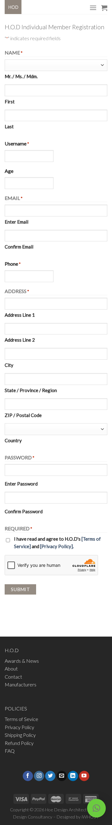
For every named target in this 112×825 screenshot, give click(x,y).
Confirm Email (19, 246)
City (9, 365)
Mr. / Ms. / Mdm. (21, 76)
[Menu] (93, 7)
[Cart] (104, 8)
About (11, 668)
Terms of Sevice (21, 719)
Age (9, 171)
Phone (13, 264)
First (10, 101)
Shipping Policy (20, 735)
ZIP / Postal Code (23, 415)
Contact (13, 677)
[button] (96, 808)
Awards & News (22, 661)
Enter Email (16, 222)
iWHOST (90, 816)
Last (9, 126)
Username (17, 143)
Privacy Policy (19, 727)
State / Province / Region (31, 390)
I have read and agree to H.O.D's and (57, 542)
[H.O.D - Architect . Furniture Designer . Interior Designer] (19, 7)
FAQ (10, 751)
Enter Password (21, 483)
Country (13, 440)
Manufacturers (20, 684)
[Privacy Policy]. (57, 546)
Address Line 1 (20, 315)
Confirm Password (24, 511)
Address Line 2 (20, 340)
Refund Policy (19, 743)
